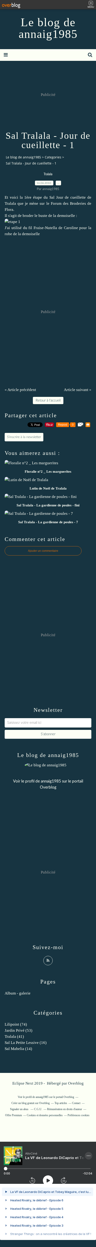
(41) (14, 1036)
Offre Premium (13, 1115)
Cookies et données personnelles (45, 1115)
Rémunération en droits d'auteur (64, 1109)
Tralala (48, 174)
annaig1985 (51, 781)
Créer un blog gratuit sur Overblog (30, 1103)
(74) (16, 1024)
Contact (76, 1103)
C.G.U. (38, 1109)
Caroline (71, 228)
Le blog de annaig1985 (48, 28)
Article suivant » (77, 390)
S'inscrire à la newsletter (24, 437)
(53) (18, 1030)
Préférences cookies (78, 1115)
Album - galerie (18, 993)
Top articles (61, 1103)
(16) (26, 1042)
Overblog (76, 1083)
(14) (18, 1048)
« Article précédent (20, 390)
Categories (53, 157)
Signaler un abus (19, 1109)
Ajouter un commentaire (43, 550)
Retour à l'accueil (48, 400)
